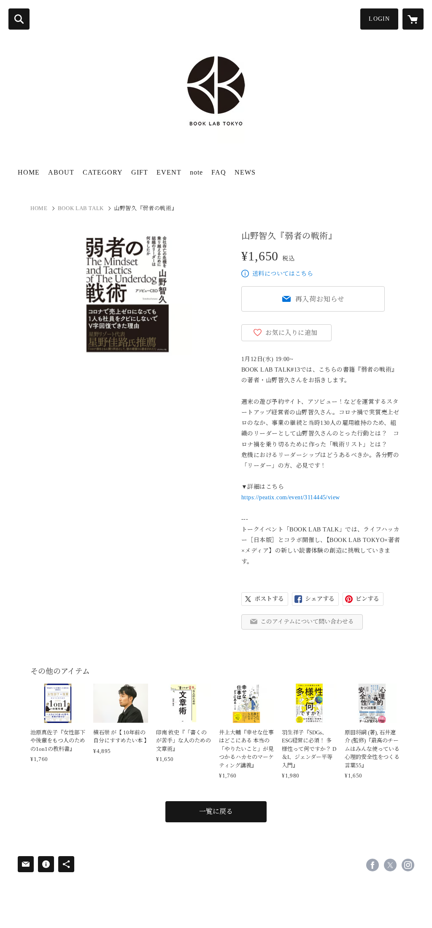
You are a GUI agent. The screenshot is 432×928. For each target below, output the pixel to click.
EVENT (169, 172)
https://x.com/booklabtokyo (390, 865)
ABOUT (61, 172)
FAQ (218, 172)
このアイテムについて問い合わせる (307, 622)
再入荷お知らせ (320, 299)
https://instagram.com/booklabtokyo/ (408, 865)
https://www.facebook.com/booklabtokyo (372, 865)
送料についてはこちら (282, 274)
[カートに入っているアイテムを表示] (413, 19)
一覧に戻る (216, 811)
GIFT (139, 172)
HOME (29, 172)
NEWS (245, 172)
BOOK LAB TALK (81, 208)
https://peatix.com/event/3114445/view (290, 497)
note (196, 172)
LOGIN (379, 19)
